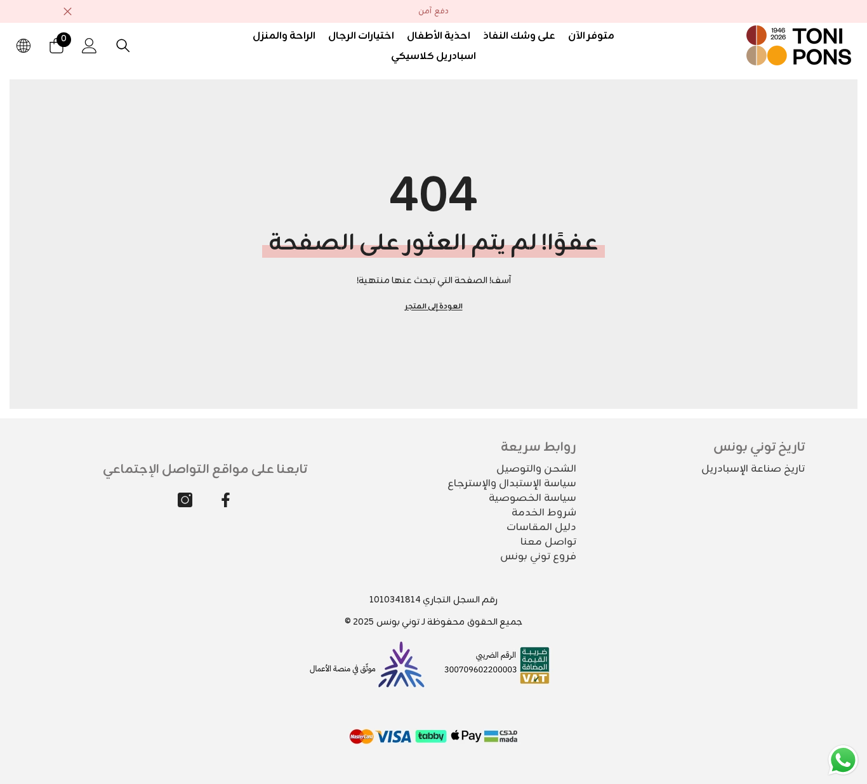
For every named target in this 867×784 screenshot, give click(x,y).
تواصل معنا (548, 542)
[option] (433, 11)
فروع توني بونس (538, 556)
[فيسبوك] (225, 499)
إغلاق (67, 11)
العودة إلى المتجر (434, 306)
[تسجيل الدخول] (89, 45)
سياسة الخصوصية (532, 498)
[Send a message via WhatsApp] (843, 760)
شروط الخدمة (544, 513)
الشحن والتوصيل (536, 469)
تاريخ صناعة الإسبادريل (753, 469)
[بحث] (123, 45)
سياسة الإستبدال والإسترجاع (511, 483)
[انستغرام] (185, 499)
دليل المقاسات (541, 527)
